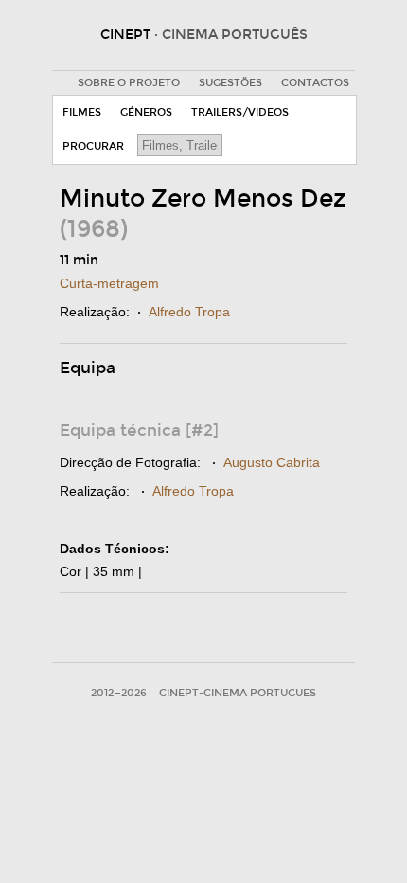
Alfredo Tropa (189, 311)
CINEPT (204, 35)
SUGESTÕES (230, 83)
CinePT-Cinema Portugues (237, 693)
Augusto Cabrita (271, 462)
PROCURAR (93, 146)
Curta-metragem (109, 283)
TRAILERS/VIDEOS (240, 112)
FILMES (81, 112)
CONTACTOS (315, 83)
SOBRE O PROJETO (129, 83)
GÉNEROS (146, 112)
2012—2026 (119, 693)
